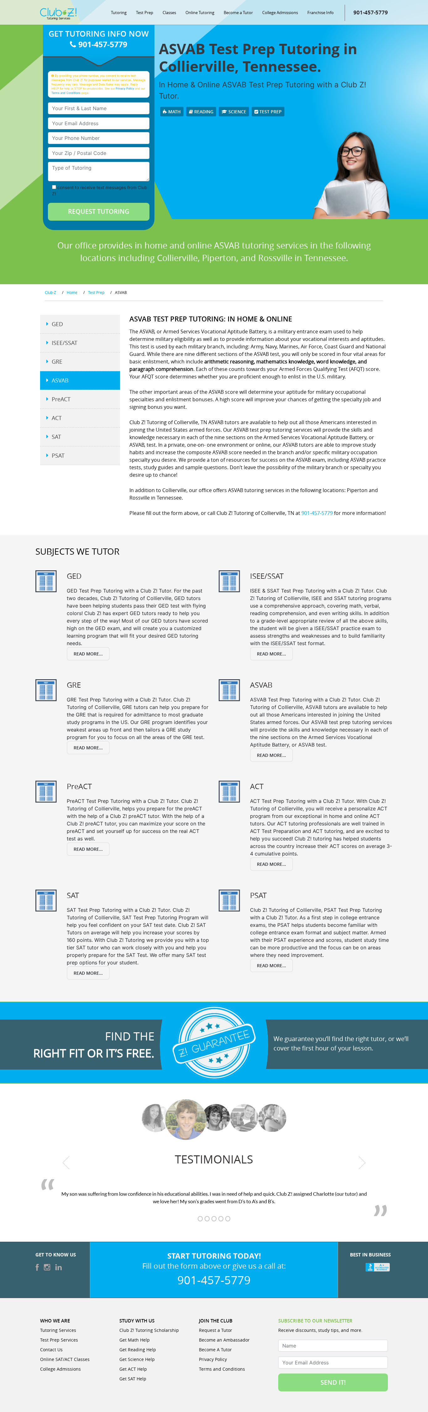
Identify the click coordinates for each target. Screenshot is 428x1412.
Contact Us (51, 1350)
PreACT (61, 399)
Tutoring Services (58, 1330)
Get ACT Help (133, 1369)
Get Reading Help (137, 1350)
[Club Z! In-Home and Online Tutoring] (58, 13)
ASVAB (60, 380)
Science (236, 112)
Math (174, 112)
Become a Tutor (238, 12)
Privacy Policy (125, 88)
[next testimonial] (362, 1162)
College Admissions (280, 12)
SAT (56, 436)
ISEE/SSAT (64, 343)
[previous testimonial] (66, 1162)
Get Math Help (134, 1340)
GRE (57, 361)
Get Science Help (137, 1359)
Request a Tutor (215, 1330)
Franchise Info (320, 12)
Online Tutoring (199, 12)
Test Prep (144, 12)
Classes (169, 12)
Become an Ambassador (224, 1340)
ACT (57, 418)
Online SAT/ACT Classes (65, 1359)
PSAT (58, 455)
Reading (203, 112)
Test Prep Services (59, 1340)
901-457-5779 (370, 12)
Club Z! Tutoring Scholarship (149, 1330)
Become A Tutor (215, 1350)
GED (57, 324)
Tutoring (119, 12)
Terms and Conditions (66, 93)
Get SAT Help (132, 1379)
